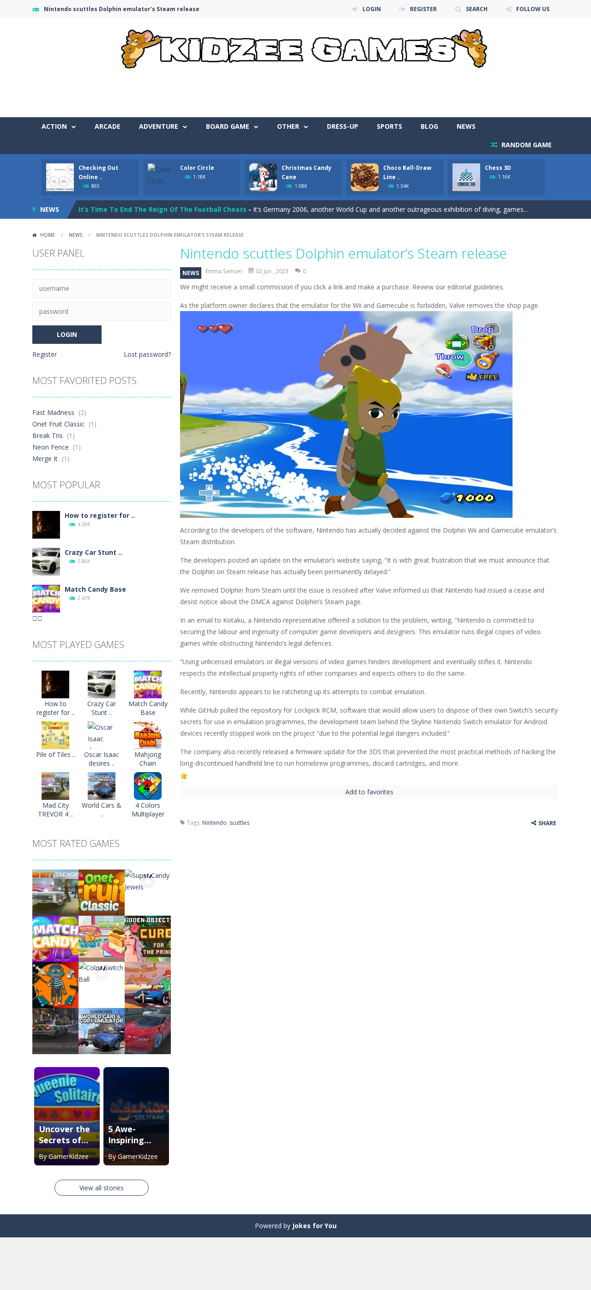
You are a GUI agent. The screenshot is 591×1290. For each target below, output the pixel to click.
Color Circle (197, 168)
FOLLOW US (532, 9)
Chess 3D (498, 168)
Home (47, 235)
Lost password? (147, 354)
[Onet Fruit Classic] (101, 892)
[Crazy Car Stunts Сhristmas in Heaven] (46, 561)
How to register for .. (100, 515)
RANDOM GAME (526, 144)
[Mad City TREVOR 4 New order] (55, 785)
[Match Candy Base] (46, 598)
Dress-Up (342, 126)
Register (44, 354)
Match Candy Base (95, 589)
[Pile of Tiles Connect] (55, 734)
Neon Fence (50, 447)
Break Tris (47, 435)
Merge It (45, 458)
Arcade (108, 126)
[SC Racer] (148, 1030)
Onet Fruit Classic (58, 424)
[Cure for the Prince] (148, 938)
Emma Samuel (223, 271)
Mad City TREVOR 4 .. (55, 809)
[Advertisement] (391, 89)
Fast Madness (53, 412)
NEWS (466, 126)
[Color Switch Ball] (101, 972)
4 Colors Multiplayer (148, 809)
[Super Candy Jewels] (148, 880)
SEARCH (477, 9)
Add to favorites (369, 791)
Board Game (227, 126)
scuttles (239, 823)
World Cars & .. (101, 809)
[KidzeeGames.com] (295, 46)
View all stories (101, 1187)
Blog (429, 126)
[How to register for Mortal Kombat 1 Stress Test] (46, 524)
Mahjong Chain (147, 759)
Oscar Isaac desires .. (101, 759)
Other (288, 126)
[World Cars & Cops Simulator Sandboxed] (101, 785)
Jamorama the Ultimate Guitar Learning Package (160, 209)
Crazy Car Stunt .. (93, 552)
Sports (389, 126)
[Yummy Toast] (101, 938)
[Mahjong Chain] (148, 734)
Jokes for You (314, 1225)
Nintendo (214, 823)
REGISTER (423, 9)
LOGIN (371, 9)
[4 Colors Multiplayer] (148, 785)
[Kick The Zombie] (55, 984)
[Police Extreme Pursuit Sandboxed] (55, 1030)
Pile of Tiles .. (55, 754)
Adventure (158, 126)
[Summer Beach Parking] (148, 984)
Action (54, 126)
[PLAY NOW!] (60, 176)
